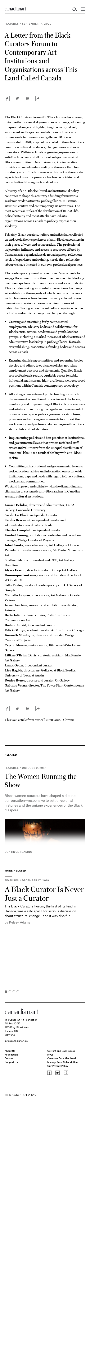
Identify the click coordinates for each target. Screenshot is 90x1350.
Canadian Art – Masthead (61, 1058)
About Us (10, 1050)
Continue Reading (18, 851)
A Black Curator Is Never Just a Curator (44, 893)
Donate (9, 1058)
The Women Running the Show (41, 780)
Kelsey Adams (19, 922)
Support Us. (11, 1062)
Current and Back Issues (61, 1050)
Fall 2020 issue (50, 719)
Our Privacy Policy (57, 1065)
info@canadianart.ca (16, 1040)
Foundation (11, 1054)
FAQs (50, 1054)
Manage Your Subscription (62, 1062)
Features (12, 23)
